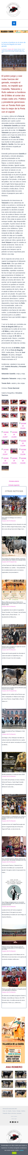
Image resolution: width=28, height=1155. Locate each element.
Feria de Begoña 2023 (9, 50)
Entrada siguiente (14, 485)
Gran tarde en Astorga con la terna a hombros (12, 518)
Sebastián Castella (18, 51)
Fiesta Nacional (16, 50)
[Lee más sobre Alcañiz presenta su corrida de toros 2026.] (14, 762)
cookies (21, 1150)
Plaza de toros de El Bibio (10, 51)
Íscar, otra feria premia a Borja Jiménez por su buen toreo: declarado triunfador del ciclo (14, 859)
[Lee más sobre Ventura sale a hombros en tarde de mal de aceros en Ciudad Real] (14, 634)
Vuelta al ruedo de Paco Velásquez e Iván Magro (13, 731)
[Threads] (13, 1122)
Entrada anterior (14, 481)
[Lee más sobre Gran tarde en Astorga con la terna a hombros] (14, 505)
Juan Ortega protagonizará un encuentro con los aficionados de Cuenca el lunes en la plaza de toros (13, 903)
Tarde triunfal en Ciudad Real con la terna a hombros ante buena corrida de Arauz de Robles (14, 818)
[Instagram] (15, 1122)
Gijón (21, 50)
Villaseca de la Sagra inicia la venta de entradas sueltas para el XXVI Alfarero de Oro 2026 (13, 948)
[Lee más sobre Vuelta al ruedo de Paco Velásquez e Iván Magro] (14, 719)
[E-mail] (17, 1122)
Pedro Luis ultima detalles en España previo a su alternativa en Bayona (14, 989)
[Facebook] (10, 1122)
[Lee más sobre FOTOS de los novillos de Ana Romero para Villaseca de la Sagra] (14, 675)
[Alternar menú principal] (14, 23)
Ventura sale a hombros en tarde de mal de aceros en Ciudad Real (13, 647)
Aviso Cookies (14, 1116)
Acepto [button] (14, 1152)
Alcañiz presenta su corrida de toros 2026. (13, 774)
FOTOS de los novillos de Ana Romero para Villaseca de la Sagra (14, 688)
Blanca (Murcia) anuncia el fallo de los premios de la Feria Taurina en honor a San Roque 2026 (14, 603)
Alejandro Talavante (17, 49)
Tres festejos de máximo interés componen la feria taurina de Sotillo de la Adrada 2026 (14, 559)
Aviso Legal (14, 1118)
